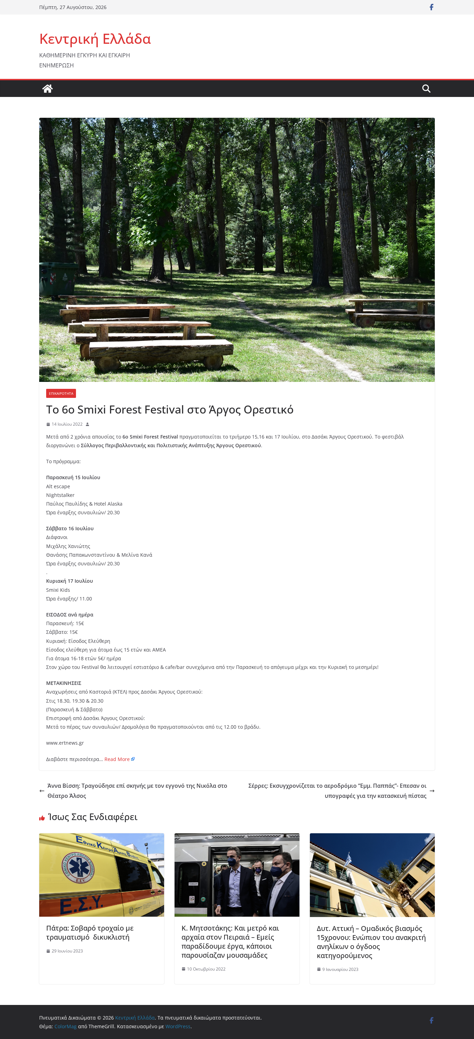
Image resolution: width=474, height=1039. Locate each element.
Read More (117, 759)
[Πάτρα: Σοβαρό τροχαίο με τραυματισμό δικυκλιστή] (101, 838)
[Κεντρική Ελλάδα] (47, 88)
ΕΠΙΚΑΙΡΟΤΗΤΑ (61, 393)
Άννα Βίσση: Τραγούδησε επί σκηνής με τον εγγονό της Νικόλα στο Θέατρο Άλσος (137, 791)
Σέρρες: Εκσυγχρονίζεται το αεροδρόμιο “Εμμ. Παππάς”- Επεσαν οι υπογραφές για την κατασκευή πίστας (337, 791)
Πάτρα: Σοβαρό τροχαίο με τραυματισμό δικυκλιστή (90, 932)
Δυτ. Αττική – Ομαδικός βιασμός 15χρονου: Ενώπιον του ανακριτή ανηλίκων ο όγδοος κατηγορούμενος (371, 942)
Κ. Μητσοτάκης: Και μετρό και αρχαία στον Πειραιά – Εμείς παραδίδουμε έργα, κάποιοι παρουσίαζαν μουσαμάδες (230, 941)
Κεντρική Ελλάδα (95, 38)
